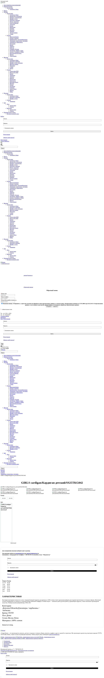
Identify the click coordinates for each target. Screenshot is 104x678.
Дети (8, 104)
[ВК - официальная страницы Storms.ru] (11, 638)
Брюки (11, 45)
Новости (6, 646)
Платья (11, 85)
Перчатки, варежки (15, 20)
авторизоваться (19, 553)
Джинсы (12, 46)
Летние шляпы (13, 32)
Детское (6, 12)
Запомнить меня (9, 128)
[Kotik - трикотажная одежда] (47, 637)
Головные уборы (14, 9)
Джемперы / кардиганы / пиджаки (18, 41)
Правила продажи (8, 645)
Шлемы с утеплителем (15, 17)
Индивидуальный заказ (13, 113)
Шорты (12, 54)
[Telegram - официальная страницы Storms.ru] (32, 638)
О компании (7, 641)
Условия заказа (7, 642)
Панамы (12, 28)
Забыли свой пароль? (8, 137)
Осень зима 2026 (14, 71)
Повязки (12, 31)
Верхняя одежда (14, 82)
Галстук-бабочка (14, 23)
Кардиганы (13, 79)
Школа (5, 10)
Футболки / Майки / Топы (16, 50)
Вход (2, 319)
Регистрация (6, 134)
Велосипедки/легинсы (15, 53)
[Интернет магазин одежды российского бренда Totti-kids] (27, 637)
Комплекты (13, 80)
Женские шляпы (14, 64)
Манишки (12, 65)
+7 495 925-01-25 (5, 263)
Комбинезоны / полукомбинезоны (18, 39)
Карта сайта (4, 653)
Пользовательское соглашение (26, 650)
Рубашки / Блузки (14, 49)
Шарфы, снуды (14, 19)
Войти (2, 116)
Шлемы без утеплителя (16, 16)
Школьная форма (14, 36)
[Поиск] (1, 143)
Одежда (9, 35)
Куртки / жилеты (14, 38)
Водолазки (12, 43)
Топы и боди (13, 89)
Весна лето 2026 (14, 72)
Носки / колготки (14, 21)
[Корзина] (1, 145)
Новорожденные (8, 6)
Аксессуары (10, 8)
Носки (11, 68)
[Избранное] (2, 344)
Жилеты (12, 83)
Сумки (11, 34)
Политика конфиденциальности (9, 650)
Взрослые (9, 108)
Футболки (12, 86)
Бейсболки (12, 27)
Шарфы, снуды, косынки (16, 63)
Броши (11, 25)
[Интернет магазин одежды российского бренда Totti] (8, 637)
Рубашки (12, 87)
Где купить (6, 643)
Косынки (12, 30)
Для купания (13, 56)
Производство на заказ (9, 112)
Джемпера (12, 75)
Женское (6, 57)
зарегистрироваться (32, 553)
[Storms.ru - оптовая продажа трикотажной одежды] (3, 262)
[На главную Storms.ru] (5, 141)
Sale (5, 102)
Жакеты (12, 78)
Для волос (12, 24)
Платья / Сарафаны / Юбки (17, 52)
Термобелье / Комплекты (16, 42)
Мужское (6, 93)
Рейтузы (12, 47)
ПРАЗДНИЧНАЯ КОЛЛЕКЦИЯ (12, 5)
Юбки (11, 91)
